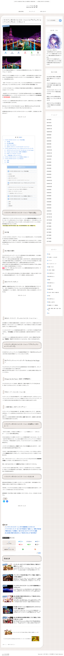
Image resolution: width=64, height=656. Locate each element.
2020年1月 (49, 146)
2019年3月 (49, 171)
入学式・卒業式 (51, 270)
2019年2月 (49, 174)
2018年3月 (49, 204)
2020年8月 (49, 134)
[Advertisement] (21, 125)
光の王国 (12, 537)
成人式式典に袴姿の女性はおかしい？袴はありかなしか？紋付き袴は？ (21, 532)
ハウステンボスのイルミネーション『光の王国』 (14, 139)
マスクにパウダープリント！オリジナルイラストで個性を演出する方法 (54, 91)
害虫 (49, 279)
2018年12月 (49, 180)
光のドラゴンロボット (10, 145)
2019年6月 (49, 162)
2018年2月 (49, 207)
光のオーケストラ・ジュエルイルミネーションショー (17, 146)
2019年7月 (49, 159)
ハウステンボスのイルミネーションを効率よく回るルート (21, 196)
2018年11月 (49, 183)
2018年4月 (49, 201)
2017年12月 (49, 214)
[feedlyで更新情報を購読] (23, 549)
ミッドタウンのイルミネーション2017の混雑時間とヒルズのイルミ (20, 526)
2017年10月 (49, 220)
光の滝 (7, 141)
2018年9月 (49, 189)
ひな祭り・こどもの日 (52, 257)
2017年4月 (49, 238)
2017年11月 (49, 217)
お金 (49, 254)
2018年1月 (49, 210)
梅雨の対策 (50, 289)
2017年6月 (49, 232)
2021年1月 (49, 122)
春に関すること (51, 282)
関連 (6, 162)
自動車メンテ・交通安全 (53, 305)
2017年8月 (49, 226)
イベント (50, 260)
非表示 (20, 137)
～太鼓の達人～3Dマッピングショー (13, 155)
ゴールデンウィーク (52, 263)
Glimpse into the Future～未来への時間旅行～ (16, 151)
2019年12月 (49, 150)
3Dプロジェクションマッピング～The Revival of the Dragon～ (19, 150)
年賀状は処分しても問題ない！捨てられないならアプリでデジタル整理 (21, 530)
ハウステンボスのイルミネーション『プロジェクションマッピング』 (18, 148)
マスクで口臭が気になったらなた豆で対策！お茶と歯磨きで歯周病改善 (54, 85)
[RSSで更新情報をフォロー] (35, 549)
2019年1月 (49, 177)
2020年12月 (49, 125)
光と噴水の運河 (9, 143)
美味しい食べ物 (51, 302)
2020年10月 (49, 131)
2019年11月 (49, 153)
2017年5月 (49, 235)
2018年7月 (49, 192)
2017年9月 (49, 223)
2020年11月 (49, 128)
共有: (6, 160)
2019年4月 (49, 168)
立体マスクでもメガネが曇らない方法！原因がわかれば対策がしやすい (54, 105)
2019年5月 (49, 165)
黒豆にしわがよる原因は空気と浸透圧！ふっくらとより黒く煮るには (54, 98)
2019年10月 (49, 156)
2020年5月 (49, 140)
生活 (49, 295)
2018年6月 (49, 195)
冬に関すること (6, 537)
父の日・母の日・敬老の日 (53, 292)
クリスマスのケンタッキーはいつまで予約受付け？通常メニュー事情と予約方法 (23, 528)
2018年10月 (49, 186)
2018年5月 (49, 198)
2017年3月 (49, 241)
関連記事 (10, 205)
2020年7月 (49, 137)
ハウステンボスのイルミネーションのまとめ (13, 158)
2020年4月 (49, 143)
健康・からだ (51, 266)
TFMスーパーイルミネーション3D (12, 153)
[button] (38, 52)
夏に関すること (51, 276)
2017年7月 (49, 229)
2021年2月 (49, 119)
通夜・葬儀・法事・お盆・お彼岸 (54, 309)
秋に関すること (51, 298)
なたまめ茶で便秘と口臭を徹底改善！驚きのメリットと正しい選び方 (54, 78)
